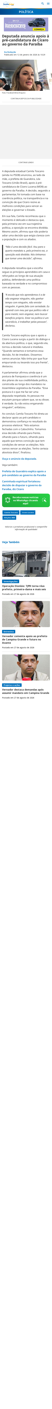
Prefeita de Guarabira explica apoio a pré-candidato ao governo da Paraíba (24, 473)
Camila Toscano (11, 512)
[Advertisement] (26, 132)
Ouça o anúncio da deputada (19, 458)
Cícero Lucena (28, 512)
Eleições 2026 (9, 518)
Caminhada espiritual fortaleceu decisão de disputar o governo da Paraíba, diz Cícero (21, 485)
